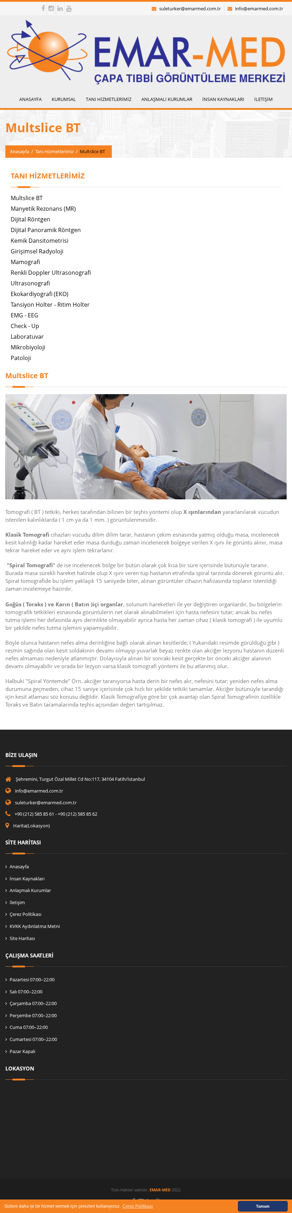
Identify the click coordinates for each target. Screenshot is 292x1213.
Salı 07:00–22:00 (26, 991)
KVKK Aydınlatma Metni (35, 926)
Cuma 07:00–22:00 (29, 1027)
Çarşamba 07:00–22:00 (33, 1003)
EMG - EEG (24, 315)
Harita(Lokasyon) (31, 825)
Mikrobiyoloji (28, 347)
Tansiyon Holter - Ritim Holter (50, 304)
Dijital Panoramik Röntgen (46, 230)
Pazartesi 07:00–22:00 (32, 979)
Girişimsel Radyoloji (37, 251)
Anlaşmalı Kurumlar (30, 890)
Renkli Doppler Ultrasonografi (51, 273)
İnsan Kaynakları (27, 878)
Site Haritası (22, 938)
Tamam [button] (263, 1206)
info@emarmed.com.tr (259, 8)
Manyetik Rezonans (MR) (43, 209)
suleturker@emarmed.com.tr (190, 8)
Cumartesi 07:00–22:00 (33, 1039)
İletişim (17, 902)
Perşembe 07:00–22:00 (33, 1015)
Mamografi (25, 262)
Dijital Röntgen (30, 219)
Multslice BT (27, 198)
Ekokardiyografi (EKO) (39, 294)
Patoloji (21, 358)
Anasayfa (19, 151)
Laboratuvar (27, 336)
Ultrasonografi (30, 283)
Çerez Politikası (25, 914)
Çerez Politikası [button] (137, 1206)
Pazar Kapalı (22, 1051)
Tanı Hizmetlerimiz (54, 151)
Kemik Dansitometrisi (39, 241)
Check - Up (25, 326)
